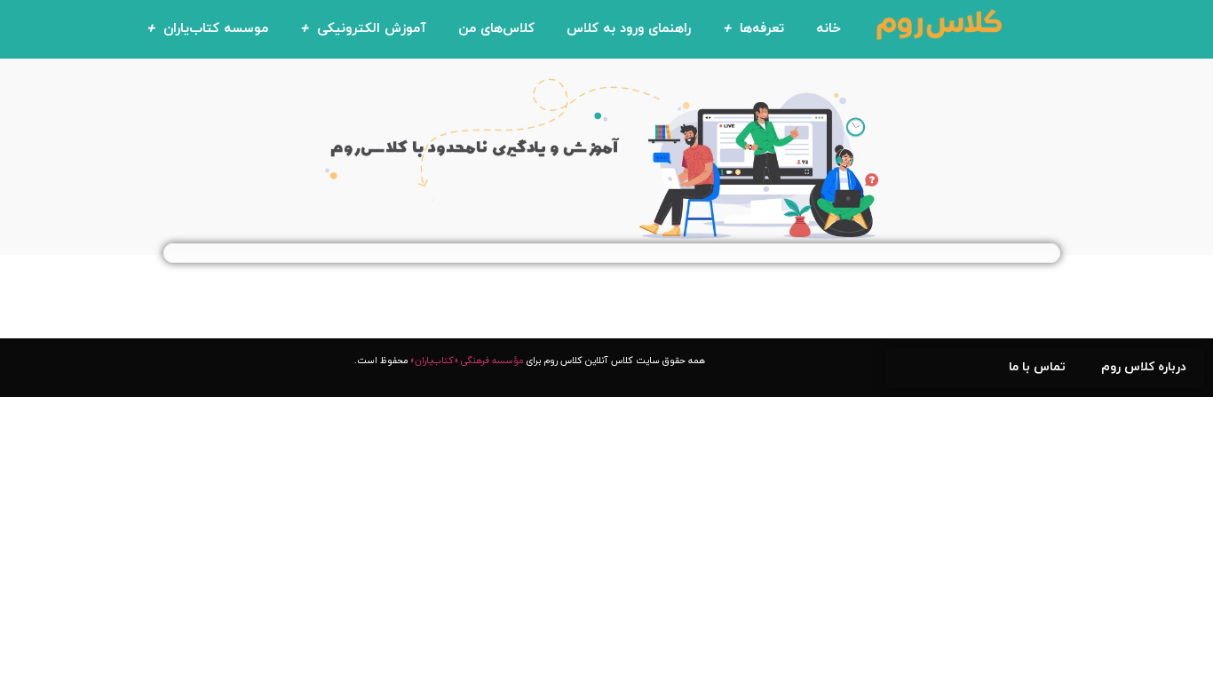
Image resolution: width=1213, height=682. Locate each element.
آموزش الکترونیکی (371, 29)
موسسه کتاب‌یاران (215, 29)
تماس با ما (1037, 367)
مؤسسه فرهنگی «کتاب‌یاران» (466, 361)
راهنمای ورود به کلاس (629, 29)
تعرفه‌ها (762, 29)
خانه (828, 29)
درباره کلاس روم (1143, 367)
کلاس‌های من (496, 29)
